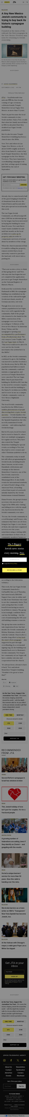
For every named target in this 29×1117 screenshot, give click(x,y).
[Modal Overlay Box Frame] (14, 558)
